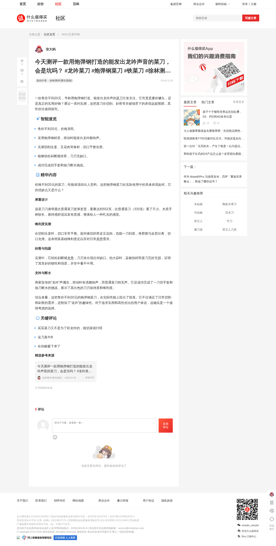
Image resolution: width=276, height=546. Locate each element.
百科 (76, 4)
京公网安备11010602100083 (33, 516)
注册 (253, 4)
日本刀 (229, 212)
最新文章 (190, 102)
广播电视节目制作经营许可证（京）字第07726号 (43, 524)
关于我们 (22, 500)
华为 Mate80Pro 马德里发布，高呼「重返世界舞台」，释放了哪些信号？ (213, 179)
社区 (58, 4)
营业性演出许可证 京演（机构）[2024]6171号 (41, 520)
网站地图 (78, 500)
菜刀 (119, 98)
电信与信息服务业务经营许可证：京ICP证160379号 (79, 516)
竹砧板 (198, 212)
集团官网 (176, 4)
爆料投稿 (221, 4)
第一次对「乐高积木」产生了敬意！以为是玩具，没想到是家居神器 (226, 146)
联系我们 (41, 500)
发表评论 (166, 425)
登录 (245, 4)
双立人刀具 (229, 229)
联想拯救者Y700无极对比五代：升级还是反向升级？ (217, 138)
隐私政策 (167, 500)
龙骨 (70, 258)
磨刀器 (198, 229)
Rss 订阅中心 (249, 536)
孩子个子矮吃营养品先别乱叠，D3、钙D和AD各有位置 (222, 114)
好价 (40, 4)
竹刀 (229, 221)
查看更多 (238, 101)
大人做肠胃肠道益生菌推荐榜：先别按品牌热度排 (215, 130)
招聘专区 (59, 500)
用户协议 (148, 500)
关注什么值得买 (250, 531)
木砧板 (198, 204)
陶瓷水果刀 (229, 204)
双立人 (198, 221)
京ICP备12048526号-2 (122, 516)
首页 (23, 4)
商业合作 (199, 4)
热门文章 (207, 102)
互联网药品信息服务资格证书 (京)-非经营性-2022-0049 (98, 520)
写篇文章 (250, 18)
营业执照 (134, 520)
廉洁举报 (122, 500)
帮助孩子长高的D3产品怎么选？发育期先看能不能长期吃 (219, 153)
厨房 (99, 239)
